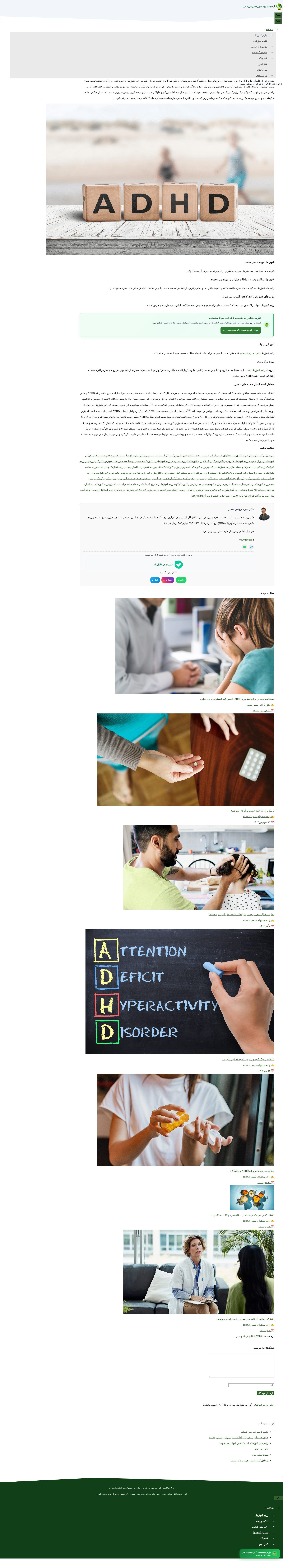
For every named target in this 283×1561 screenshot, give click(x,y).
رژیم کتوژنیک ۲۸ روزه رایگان (234, 461)
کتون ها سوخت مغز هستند (254, 1431)
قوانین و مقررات (140, 1488)
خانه (272, 1405)
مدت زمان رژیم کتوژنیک (170, 461)
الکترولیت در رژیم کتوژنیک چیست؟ (194, 478)
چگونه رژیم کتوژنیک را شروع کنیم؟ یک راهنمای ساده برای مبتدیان (147, 484)
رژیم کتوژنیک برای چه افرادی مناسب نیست (233, 478)
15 (256, 422)
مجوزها (112, 1488)
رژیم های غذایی (259, 46)
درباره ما (170, 1488)
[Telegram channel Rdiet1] (251, 547)
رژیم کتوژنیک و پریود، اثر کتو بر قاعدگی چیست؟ (202, 490)
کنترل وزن (261, 64)
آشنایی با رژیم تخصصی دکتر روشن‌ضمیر (240, 330)
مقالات (269, 29)
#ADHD (258, 1336)
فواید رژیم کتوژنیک (236, 490)
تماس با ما (153, 1488)
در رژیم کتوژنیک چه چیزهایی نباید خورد (129, 472)
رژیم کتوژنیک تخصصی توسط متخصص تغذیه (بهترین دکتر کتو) (126, 461)
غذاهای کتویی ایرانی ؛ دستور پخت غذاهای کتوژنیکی (204, 455)
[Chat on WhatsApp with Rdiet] (244, 547)
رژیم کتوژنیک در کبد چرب (218, 467)
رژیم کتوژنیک (260, 35)
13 (151, 404)
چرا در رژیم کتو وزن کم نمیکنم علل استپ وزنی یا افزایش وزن (180, 472)
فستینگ (263, 58)
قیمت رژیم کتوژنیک (99, 455)
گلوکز (191, 271)
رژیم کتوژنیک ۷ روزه (192, 461)
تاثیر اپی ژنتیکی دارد (250, 353)
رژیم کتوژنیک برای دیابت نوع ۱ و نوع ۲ (128, 455)
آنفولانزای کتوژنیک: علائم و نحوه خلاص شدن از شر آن (231, 495)
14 (189, 410)
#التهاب (249, 1336)
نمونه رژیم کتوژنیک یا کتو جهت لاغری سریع (252, 455)
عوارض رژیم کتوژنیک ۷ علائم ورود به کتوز (166, 467)
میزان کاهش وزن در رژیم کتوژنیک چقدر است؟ (121, 467)
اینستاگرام (167, 580)
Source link (198, 495)
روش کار (162, 1488)
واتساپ (181, 580)
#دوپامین (240, 1336)
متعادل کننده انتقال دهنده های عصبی (249, 1460)
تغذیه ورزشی (260, 41)
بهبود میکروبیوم (260, 1454)
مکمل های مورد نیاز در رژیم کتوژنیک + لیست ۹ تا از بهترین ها (145, 478)
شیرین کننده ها (259, 52)
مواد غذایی (261, 69)
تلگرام (155, 580)
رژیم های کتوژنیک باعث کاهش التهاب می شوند (244, 1443)
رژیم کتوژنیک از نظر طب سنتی (163, 455)
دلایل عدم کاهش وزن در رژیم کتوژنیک (158, 490)
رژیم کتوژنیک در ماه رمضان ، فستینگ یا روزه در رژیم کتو (240, 484)
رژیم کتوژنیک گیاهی (196, 467)
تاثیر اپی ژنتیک (261, 1449)
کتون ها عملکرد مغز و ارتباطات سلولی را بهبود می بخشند (238, 1437)
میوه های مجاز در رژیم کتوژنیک (195, 484)
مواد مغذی (261, 75)
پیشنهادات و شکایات (124, 1488)
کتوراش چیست (219, 472)
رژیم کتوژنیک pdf (211, 461)
